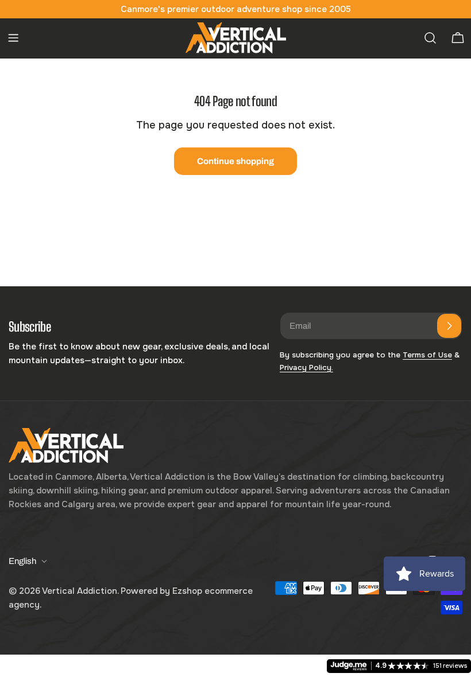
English (22, 561)
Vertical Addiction (79, 591)
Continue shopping (235, 161)
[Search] (430, 37)
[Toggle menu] (13, 37)
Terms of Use (427, 355)
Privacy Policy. (306, 367)
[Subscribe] (449, 326)
